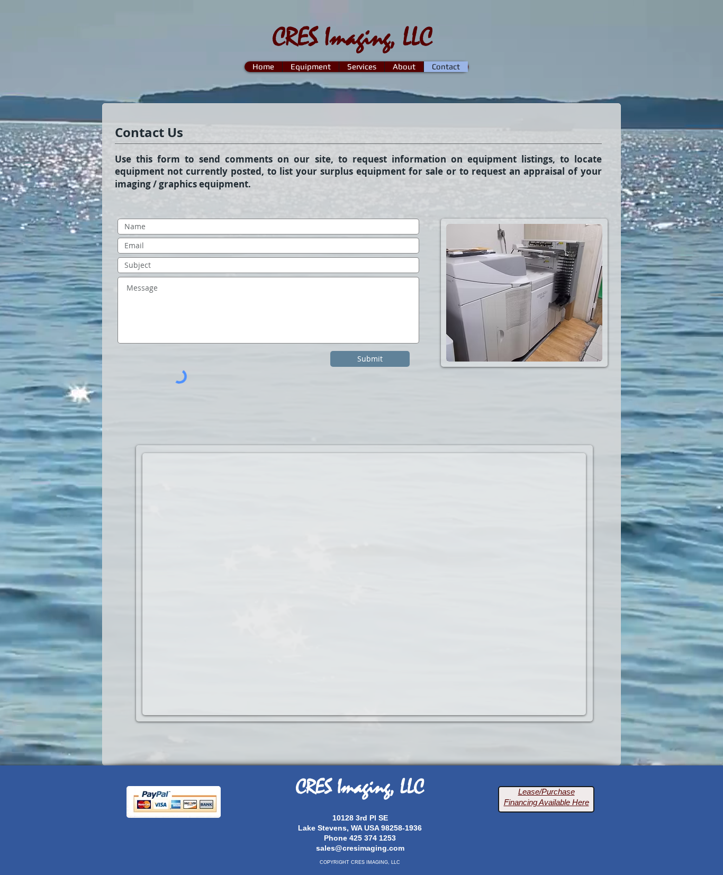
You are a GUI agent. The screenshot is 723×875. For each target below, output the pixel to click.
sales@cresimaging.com (360, 848)
